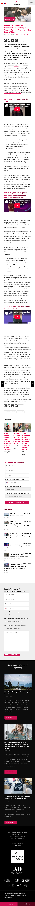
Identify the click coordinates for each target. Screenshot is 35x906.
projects (26, 34)
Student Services (21, 895)
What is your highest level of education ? (17, 493)
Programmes (9, 19)
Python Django (19, 388)
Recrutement (17, 845)
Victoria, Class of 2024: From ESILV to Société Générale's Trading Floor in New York (16, 556)
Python (16, 66)
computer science (18, 34)
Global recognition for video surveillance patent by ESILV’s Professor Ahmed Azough (26, 442)
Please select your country (13, 486)
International (26, 533)
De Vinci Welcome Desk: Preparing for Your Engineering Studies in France (17, 536)
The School (7, 893)
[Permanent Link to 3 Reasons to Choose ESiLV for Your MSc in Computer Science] (17, 431)
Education (27, 513)
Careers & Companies (10, 895)
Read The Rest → (11, 717)
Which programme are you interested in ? (16, 618)
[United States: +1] (7, 483)
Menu (31, 2)
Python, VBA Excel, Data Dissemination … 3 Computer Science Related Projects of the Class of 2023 (17, 29)
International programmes (18, 893)
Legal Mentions (8, 897)
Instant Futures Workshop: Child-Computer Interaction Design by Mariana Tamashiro (7, 442)
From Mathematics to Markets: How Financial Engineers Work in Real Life (17, 546)
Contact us (10, 904)
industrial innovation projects (12, 93)
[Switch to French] (5, 3)
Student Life (27, 553)
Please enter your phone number (14, 479)
